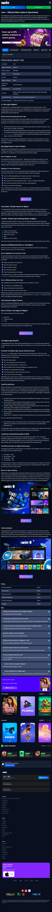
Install (11, 874)
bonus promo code (38, 438)
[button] (47, 45)
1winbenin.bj (4, 803)
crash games (35, 213)
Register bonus (12, 42)
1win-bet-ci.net (5, 811)
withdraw (40, 294)
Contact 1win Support (26, 333)
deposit (34, 294)
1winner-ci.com (5, 813)
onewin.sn (4, 805)
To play (45, 690)
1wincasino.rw (5, 800)
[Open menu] (50, 2)
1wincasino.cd (5, 802)
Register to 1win (26, 199)
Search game (10, 687)
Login (13, 7)
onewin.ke (4, 807)
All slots (41, 693)
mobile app (5, 353)
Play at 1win (26, 520)
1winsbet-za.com (5, 809)
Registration (38, 7)
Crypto (36, 97)
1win (3, 900)
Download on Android (10, 765)
